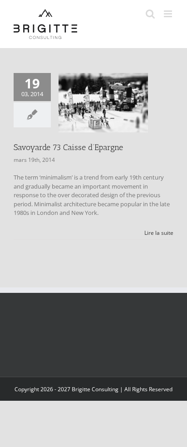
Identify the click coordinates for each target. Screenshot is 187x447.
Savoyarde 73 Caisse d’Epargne (68, 147)
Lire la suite (158, 233)
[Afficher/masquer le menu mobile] (168, 14)
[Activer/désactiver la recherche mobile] (150, 14)
